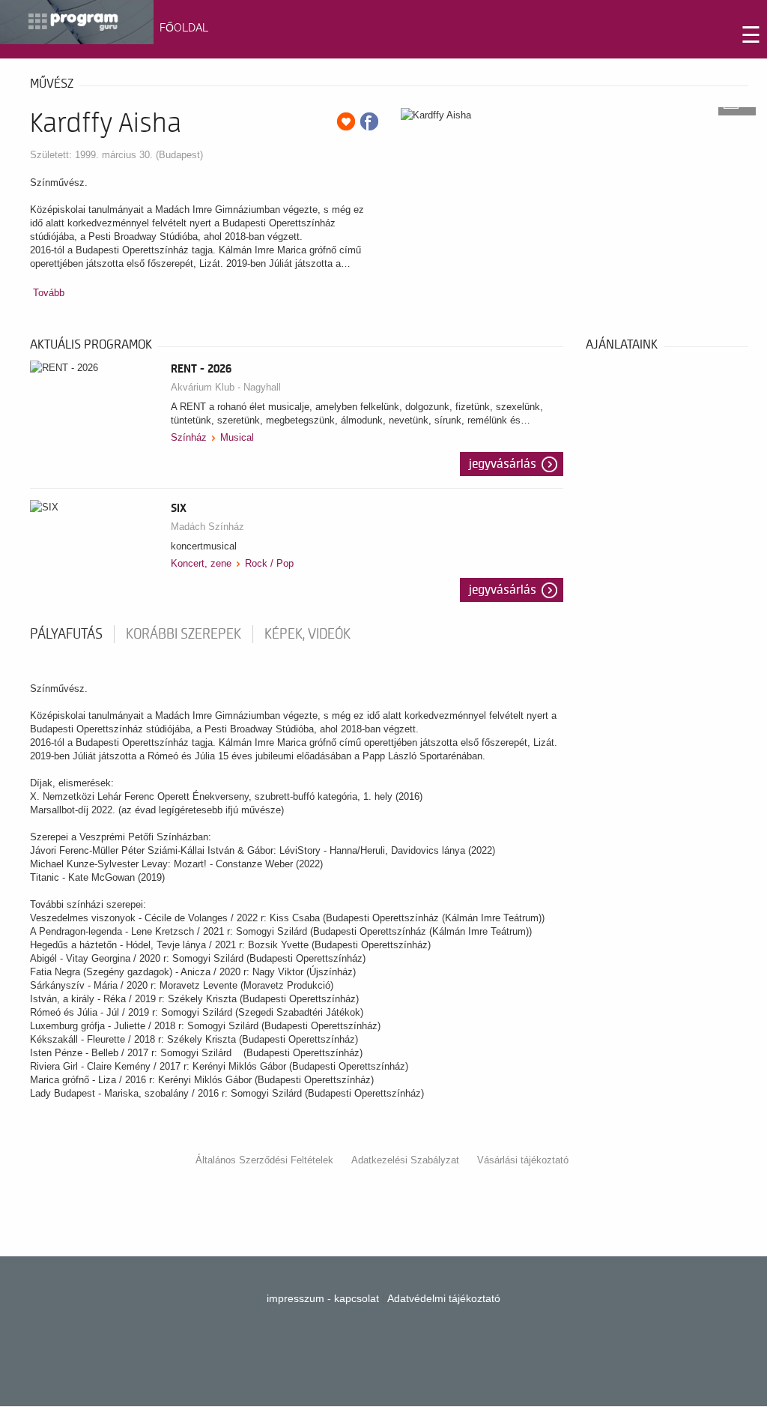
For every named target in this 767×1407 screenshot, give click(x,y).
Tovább (48, 292)
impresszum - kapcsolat (323, 1298)
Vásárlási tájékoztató (523, 1160)
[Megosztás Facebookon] (369, 121)
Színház (189, 437)
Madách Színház (207, 526)
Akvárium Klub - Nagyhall (226, 387)
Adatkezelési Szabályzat (405, 1160)
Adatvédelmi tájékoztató (443, 1298)
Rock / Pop (269, 563)
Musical (237, 437)
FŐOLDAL (184, 28)
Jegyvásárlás (502, 464)
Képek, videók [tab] (307, 634)
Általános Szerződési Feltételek (264, 1160)
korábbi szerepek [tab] (183, 634)
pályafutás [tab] (66, 634)
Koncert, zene (201, 563)
